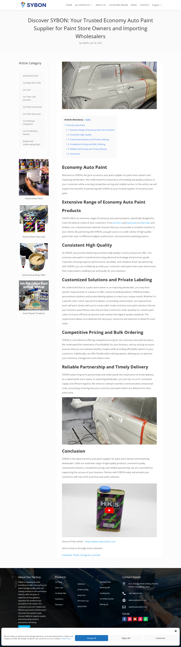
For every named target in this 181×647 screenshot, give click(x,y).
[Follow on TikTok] (140, 619)
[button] (175, 631)
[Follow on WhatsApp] (146, 619)
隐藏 (88, 119)
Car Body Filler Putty (32, 83)
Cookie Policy (66, 638)
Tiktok (76, 554)
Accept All (91, 638)
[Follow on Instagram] (130, 619)
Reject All (126, 638)
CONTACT (144, 5)
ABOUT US (101, 5)
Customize (160, 638)
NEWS (134, 5)
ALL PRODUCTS (82, 5)
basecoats (131, 222)
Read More (24, 627)
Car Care (27, 90)
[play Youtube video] (109, 510)
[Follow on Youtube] (135, 619)
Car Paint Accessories (32, 107)
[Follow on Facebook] (124, 619)
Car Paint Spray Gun (32, 114)
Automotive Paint (30, 75)
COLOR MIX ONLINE (118, 5)
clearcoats (145, 222)
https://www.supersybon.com (100, 541)
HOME (69, 5)
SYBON (85, 43)
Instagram (85, 554)
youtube (96, 554)
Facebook (67, 554)
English (155, 5)
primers (117, 222)
